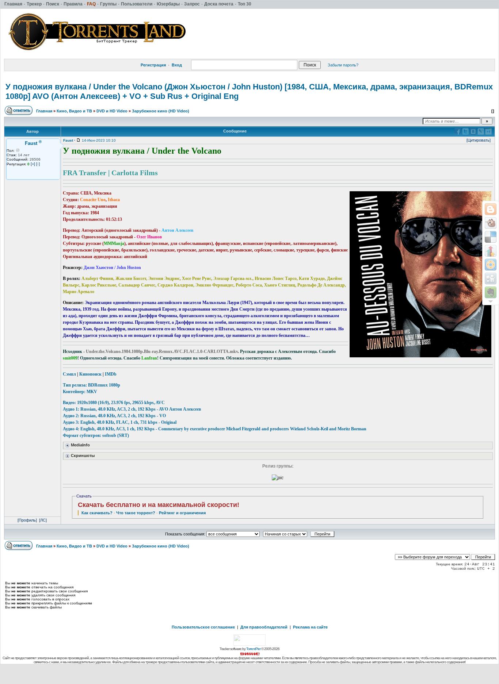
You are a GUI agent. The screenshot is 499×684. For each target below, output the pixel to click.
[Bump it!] (490, 251)
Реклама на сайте (310, 627)
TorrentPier (253, 649)
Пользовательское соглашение (203, 627)
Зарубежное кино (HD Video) (160, 111)
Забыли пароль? (343, 65)
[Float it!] (490, 264)
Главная (44, 111)
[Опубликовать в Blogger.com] (490, 209)
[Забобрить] (490, 223)
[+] (33, 164)
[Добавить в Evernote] (490, 292)
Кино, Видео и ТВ (74, 111)
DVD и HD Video (111, 111)
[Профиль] (27, 520)
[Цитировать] (478, 140)
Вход (177, 65)
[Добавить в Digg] (490, 278)
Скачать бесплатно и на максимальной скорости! (158, 504)
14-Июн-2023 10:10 (99, 140)
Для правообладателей (263, 627)
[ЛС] (43, 520)
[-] (38, 164)
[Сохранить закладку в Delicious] (490, 237)
